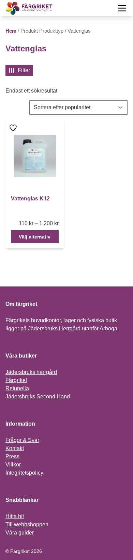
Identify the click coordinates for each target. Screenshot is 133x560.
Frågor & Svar (22, 440)
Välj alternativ (34, 237)
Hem (10, 31)
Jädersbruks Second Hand (37, 396)
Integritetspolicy (24, 473)
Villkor (13, 464)
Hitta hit (14, 516)
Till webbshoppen (26, 524)
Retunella (17, 388)
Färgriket (16, 380)
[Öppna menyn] (122, 8)
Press (12, 456)
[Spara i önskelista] (14, 127)
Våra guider (19, 533)
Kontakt (14, 448)
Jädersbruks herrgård (31, 372)
